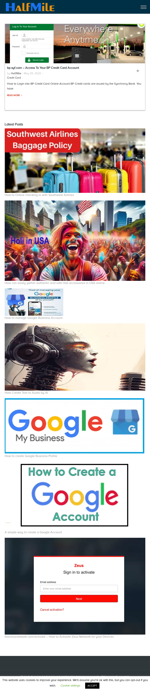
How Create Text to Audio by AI (26, 393)
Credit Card (14, 77)
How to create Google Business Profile (31, 456)
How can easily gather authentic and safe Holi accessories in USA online (55, 283)
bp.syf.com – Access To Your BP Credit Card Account (43, 68)
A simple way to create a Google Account (33, 532)
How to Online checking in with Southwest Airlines (39, 195)
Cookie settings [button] (70, 685)
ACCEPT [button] (92, 685)
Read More (14, 95)
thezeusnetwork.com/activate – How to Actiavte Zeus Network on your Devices (59, 636)
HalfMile (16, 73)
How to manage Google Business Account (33, 318)
